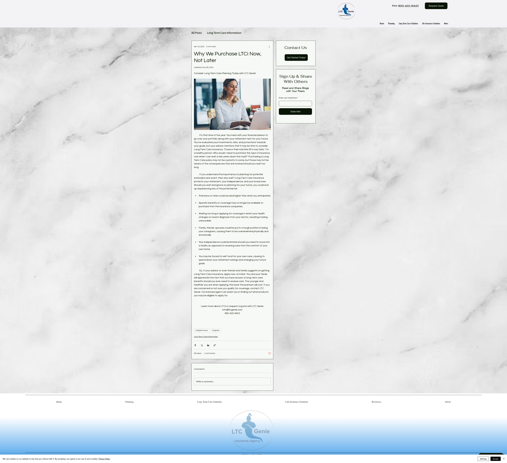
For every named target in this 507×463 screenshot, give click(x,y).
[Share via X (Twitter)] (201, 345)
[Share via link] (214, 345)
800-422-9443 (408, 5)
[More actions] (269, 46)
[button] (436, 6)
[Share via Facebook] (195, 345)
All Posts (196, 33)
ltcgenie (215, 330)
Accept (495, 458)
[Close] (503, 459)
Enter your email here (288, 98)
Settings (483, 458)
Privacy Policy (104, 458)
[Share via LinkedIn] (208, 345)
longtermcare (202, 330)
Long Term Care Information (224, 33)
